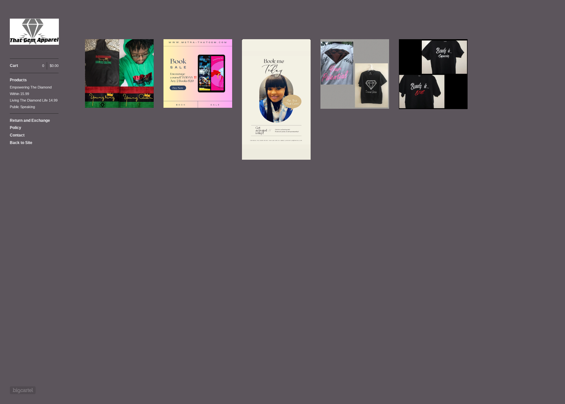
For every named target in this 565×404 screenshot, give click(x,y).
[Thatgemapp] (34, 33)
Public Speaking (22, 107)
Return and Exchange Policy (30, 124)
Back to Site (21, 142)
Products (18, 80)
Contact (17, 135)
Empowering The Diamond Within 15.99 (31, 90)
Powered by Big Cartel (23, 390)
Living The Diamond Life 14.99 (34, 100)
